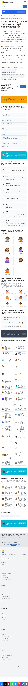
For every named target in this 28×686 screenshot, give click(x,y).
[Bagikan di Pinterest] (8, 684)
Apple (2, 611)
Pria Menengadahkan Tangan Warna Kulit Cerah (7, 380)
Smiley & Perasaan (5, 598)
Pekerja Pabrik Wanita (6, 422)
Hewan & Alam (4, 577)
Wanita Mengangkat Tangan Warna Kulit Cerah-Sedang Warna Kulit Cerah (20, 367)
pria (7, 516)
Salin (23, 86)
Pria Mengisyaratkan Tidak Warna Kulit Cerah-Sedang (20, 493)
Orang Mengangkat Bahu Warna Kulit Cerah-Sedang (20, 374)
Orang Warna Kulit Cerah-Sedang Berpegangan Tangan (19, 454)
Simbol (3, 571)
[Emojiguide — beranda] (2, 551)
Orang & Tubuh (14, 15)
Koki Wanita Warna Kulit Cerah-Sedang (20, 422)
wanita (14, 79)
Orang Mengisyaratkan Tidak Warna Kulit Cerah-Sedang (7, 486)
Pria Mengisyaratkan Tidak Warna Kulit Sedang (7, 493)
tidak (9, 79)
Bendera (3, 566)
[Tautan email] (26, 684)
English (4, 537)
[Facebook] (2, 559)
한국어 (21, 542)
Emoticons (4, 148)
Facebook (3, 615)
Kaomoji (3, 645)
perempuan (4, 77)
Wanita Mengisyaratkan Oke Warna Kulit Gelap (20, 354)
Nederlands (10, 540)
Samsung (3, 621)
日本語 (15, 542)
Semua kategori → (5, 605)
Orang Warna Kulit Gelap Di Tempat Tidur (19, 414)
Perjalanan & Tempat (6, 573)
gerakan (15, 67)
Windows (3, 617)
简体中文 (10, 542)
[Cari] (25, 6)
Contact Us (4, 664)
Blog (2, 642)
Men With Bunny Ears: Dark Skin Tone (7, 455)
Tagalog (19, 544)
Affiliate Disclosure (5, 659)
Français (21, 537)
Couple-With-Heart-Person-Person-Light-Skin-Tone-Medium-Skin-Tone (6, 416)
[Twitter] (5, 559)
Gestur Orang (4, 17)
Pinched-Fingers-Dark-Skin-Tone (7, 447)
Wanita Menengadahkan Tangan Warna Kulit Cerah (7, 366)
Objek (2, 569)
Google (3, 613)
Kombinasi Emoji (5, 632)
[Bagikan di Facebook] (1, 684)
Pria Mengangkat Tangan (20, 379)
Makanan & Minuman (6, 579)
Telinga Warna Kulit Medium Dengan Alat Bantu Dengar (6, 463)
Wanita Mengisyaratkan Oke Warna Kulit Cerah (7, 399)
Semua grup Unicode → (6, 581)
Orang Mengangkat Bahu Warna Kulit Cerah (7, 348)
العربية (3, 544)
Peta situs (3, 675)
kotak (17, 516)
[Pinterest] (8, 559)
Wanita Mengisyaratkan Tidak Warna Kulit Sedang (7, 499)
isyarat (20, 67)
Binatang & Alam (5, 600)
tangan (11, 77)
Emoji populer (4, 640)
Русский (4, 542)
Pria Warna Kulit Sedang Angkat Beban (7, 443)
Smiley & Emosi (5, 575)
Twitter (2, 619)
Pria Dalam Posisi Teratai (20, 409)
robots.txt (9, 675)
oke (3, 516)
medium (12, 516)
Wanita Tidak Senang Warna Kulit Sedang (20, 347)
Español (9, 537)
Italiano (4, 540)
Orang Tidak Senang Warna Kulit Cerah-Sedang (20, 393)
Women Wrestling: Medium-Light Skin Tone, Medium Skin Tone (20, 429)
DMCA (2, 661)
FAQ (2, 647)
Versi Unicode (4, 638)
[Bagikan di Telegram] (15, 684)
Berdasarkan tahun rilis (6, 636)
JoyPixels (3, 624)
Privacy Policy (4, 657)
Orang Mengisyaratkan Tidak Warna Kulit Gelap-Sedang (20, 486)
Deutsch (15, 537)
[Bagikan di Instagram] (19, 684)
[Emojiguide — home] (7, 2)
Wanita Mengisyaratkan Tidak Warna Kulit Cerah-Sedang (7, 505)
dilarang (9, 67)
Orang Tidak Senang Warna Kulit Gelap (6, 374)
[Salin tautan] (22, 684)
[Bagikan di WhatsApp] (12, 684)
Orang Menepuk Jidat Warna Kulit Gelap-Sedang (7, 392)
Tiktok (2, 626)
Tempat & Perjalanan (6, 596)
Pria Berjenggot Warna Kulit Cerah (20, 443)
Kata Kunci (3, 634)
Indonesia (13, 544)
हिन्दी (8, 544)
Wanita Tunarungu (5, 353)
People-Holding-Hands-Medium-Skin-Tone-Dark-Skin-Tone (20, 437)
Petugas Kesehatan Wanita (6, 409)
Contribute (3, 653)
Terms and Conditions (6, 655)
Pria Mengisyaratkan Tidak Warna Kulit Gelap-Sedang (7, 387)
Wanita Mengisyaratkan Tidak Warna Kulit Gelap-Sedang (20, 505)
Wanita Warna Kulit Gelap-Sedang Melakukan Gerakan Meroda (7, 428)
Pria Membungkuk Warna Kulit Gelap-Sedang (6, 360)
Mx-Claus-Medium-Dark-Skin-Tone (19, 448)
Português (17, 540)
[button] (14, 115)
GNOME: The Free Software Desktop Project (12, 666)
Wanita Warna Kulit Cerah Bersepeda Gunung (19, 463)
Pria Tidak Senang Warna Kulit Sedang (20, 386)
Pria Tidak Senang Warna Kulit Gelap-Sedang (20, 399)
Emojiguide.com (4, 15)
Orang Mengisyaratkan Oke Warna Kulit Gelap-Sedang (20, 360)
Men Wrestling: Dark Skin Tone (7, 436)
